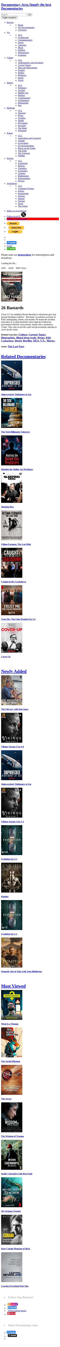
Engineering (23, 193)
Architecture (23, 37)
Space (20, 203)
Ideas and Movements (27, 68)
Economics (23, 171)
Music (20, 47)
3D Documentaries (26, 27)
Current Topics (24, 65)
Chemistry (22, 168)
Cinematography (25, 40)
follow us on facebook (16, 211)
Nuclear (21, 201)
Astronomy (23, 163)
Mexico (51, 340)
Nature (10, 133)
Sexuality (22, 125)
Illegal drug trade (26, 337)
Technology (12, 183)
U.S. (42, 340)
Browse (10, 22)
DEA (36, 340)
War (19, 105)
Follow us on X (14, 216)
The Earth (22, 151)
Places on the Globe (26, 148)
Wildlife (21, 156)
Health (21, 120)
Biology (21, 166)
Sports (20, 78)
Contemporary (24, 98)
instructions (24, 254)
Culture (10, 57)
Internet (21, 198)
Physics (21, 181)
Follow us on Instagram (17, 219)
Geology (22, 173)
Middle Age (23, 93)
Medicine (11, 108)
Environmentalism (26, 146)
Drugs (20, 115)
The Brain (22, 128)
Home (20, 25)
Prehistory (22, 88)
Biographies (23, 103)
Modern (21, 95)
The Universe (24, 153)
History (10, 83)
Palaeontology (24, 178)
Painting (21, 50)
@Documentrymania (17, 1311)
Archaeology (23, 100)
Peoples (21, 70)
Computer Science (26, 188)
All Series (22, 30)
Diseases (22, 113)
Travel (20, 80)
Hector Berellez (23, 340)
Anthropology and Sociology (31, 63)
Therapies (22, 130)
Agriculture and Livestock (29, 138)
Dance (21, 42)
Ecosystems (23, 143)
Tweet (9, 246)
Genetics (22, 118)
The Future (23, 206)
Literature (22, 45)
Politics (21, 73)
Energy (21, 191)
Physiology (23, 123)
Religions (22, 75)
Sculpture (22, 55)
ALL (20, 35)
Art (8, 32)
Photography (23, 52)
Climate (21, 141)
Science (10, 158)
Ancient (21, 90)
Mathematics (23, 176)
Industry (21, 196)
